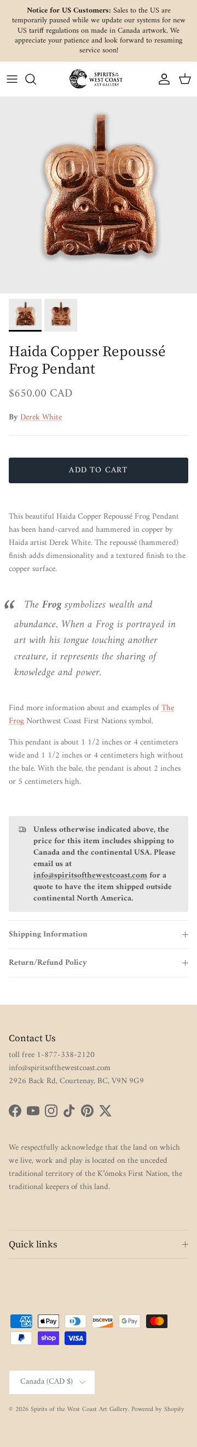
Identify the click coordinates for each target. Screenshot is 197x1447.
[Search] (36, 79)
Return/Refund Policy (48, 963)
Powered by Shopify (157, 1409)
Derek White (41, 417)
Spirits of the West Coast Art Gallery (79, 1409)
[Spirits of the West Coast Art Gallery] (98, 79)
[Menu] (12, 79)
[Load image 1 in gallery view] (98, 195)
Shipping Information (48, 934)
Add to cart (98, 470)
